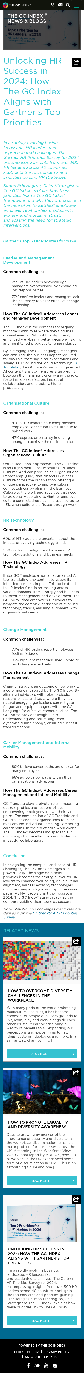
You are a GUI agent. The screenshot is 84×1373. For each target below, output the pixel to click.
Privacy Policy (57, 1351)
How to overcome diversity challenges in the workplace (40, 995)
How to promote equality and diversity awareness (38, 1124)
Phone (53, 5)
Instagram (55, 1366)
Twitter (38, 1366)
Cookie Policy (26, 1351)
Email (60, 5)
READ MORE (39, 1053)
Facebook (29, 1366)
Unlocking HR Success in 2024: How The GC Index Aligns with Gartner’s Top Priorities (38, 1256)
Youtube (46, 1366)
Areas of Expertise (42, 1356)
